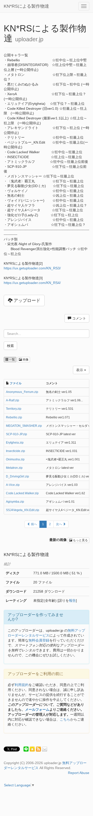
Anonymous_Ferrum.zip (22, 392)
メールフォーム (37, 709)
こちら (65, 719)
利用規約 (22, 685)
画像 (25, 359)
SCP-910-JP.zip (16, 434)
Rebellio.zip (14, 417)
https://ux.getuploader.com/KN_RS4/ (32, 283)
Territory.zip (13, 408)
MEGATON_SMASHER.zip (24, 426)
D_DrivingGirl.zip (17, 476)
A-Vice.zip (13, 485)
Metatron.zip (14, 468)
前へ (33, 524)
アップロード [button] (26, 300)
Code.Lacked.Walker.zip (22, 493)
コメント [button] (78, 318)
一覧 (11, 359)
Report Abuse (78, 773)
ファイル (16, 383)
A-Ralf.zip (12, 400)
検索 (10, 346)
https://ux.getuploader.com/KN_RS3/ (32, 268)
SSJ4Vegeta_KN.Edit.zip (22, 510)
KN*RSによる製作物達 (26, 6)
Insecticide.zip (15, 451)
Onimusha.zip (15, 459)
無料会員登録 (39, 640)
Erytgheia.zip (15, 442)
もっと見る (80, 540)
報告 (72, 600)
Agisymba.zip (15, 501)
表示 (80, 370)
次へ (59, 524)
